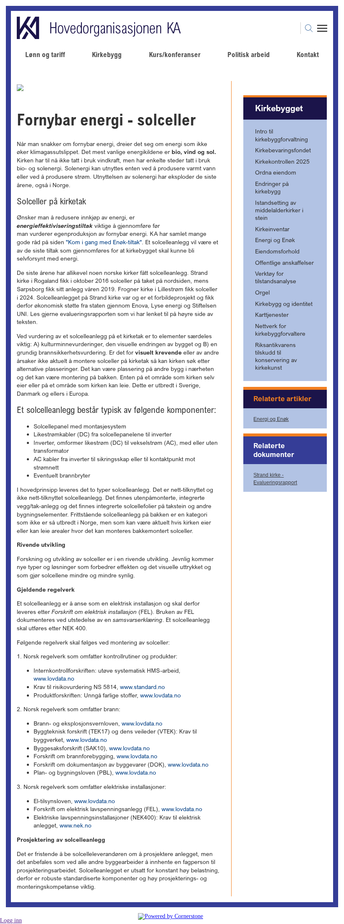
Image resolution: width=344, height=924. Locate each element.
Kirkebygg (107, 54)
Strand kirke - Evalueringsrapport (275, 478)
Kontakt (308, 54)
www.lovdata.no (54, 678)
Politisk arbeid (248, 54)
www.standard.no (142, 686)
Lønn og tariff (45, 54)
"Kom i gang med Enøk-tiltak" (104, 241)
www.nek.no (75, 825)
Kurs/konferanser (175, 54)
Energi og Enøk (271, 419)
